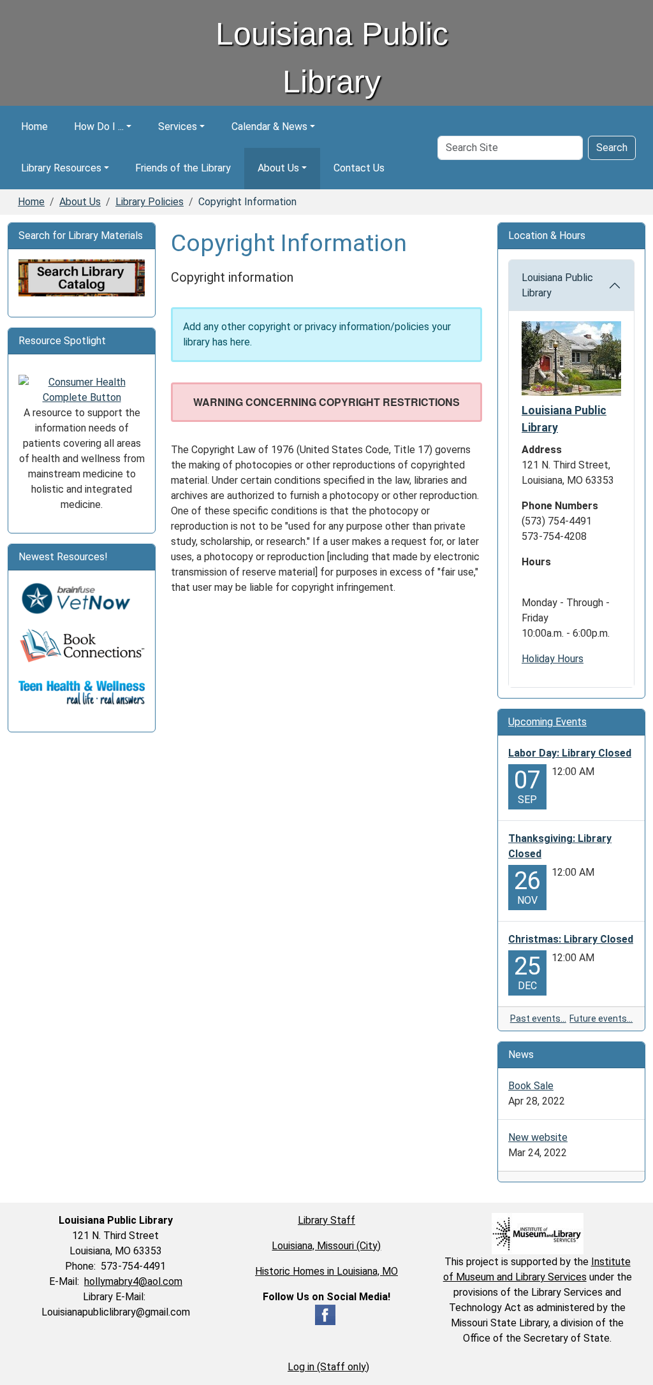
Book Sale (531, 1086)
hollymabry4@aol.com (133, 1281)
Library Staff (326, 1220)
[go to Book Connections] (81, 645)
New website (538, 1137)
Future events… (601, 1018)
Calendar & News (269, 126)
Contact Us (359, 168)
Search (611, 147)
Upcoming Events (547, 722)
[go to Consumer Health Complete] (81, 389)
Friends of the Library (183, 168)
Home (34, 126)
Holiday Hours (552, 659)
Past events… (538, 1018)
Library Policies (149, 202)
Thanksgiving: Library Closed (560, 846)
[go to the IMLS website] (537, 1233)
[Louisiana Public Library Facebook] (325, 1314)
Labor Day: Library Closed (569, 753)
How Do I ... (99, 126)
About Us (278, 168)
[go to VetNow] (81, 598)
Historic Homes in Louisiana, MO (326, 1271)
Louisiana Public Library (557, 285)
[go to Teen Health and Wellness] (81, 692)
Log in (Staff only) (328, 1367)
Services (177, 126)
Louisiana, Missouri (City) (326, 1246)
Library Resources (61, 168)
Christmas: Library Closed (570, 939)
